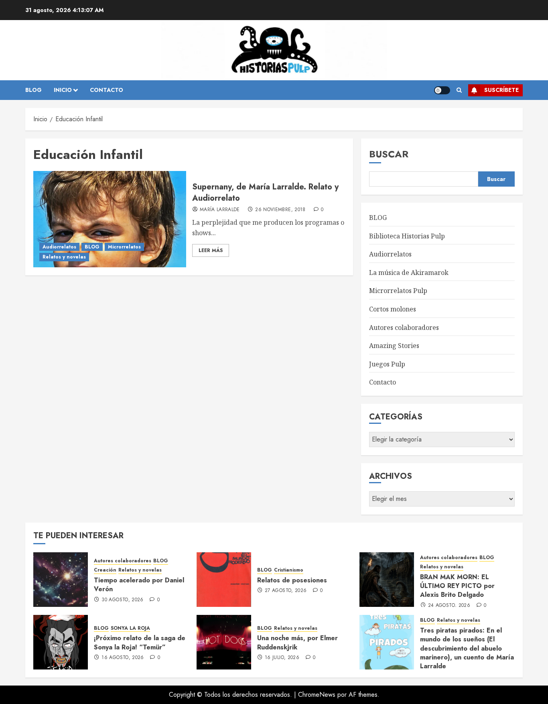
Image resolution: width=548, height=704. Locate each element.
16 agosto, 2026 (122, 658)
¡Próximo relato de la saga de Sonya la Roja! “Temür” (139, 642)
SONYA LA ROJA (130, 628)
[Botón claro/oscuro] (442, 90)
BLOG (33, 90)
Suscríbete (501, 90)
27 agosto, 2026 (285, 591)
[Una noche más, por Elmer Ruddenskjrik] (224, 642)
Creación (105, 570)
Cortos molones (392, 309)
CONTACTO (106, 90)
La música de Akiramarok (409, 272)
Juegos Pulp (387, 364)
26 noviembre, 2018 (280, 210)
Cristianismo (288, 570)
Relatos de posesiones (292, 580)
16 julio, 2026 (282, 658)
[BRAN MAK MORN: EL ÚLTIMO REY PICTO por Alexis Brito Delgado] (386, 579)
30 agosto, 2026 (122, 600)
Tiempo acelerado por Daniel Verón (139, 585)
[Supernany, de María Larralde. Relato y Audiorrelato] (109, 219)
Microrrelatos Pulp (398, 290)
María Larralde (220, 210)
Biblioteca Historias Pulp (407, 236)
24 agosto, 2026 (449, 605)
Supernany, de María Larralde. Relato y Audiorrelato (265, 192)
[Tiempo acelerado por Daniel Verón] (60, 579)
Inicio (63, 90)
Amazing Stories (394, 345)
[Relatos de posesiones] (224, 579)
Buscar (388, 154)
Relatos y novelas (64, 256)
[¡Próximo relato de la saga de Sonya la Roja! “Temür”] (60, 642)
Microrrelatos (124, 246)
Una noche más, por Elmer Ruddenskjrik (297, 642)
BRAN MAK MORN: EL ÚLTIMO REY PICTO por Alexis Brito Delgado (457, 586)
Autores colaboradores (404, 327)
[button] (459, 90)
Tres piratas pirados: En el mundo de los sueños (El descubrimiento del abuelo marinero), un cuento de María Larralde (467, 648)
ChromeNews (316, 694)
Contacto (382, 382)
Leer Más (211, 250)
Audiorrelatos (59, 246)
